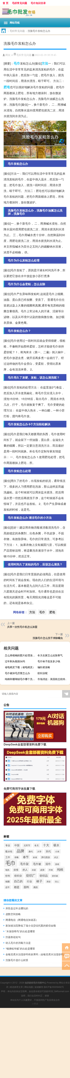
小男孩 (35, 1003)
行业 (29, 881)
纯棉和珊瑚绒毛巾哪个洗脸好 (20, 679)
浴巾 (48, 864)
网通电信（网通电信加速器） (22, 920)
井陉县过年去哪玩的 (17, 908)
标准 (35, 857)
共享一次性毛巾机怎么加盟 (22, 626)
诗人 (57, 881)
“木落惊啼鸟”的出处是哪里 (20, 931)
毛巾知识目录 (38, 3)
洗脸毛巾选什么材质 (17, 960)
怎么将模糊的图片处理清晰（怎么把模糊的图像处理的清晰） (20, 655)
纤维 (51, 869)
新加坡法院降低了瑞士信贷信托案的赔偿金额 (31, 925)
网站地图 (28, 986)
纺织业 (18, 875)
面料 (26, 887)
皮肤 (42, 869)
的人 (25, 869)
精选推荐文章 (16, 986)
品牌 (20, 850)
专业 (7, 845)
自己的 (18, 881)
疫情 (16, 869)
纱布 (7, 875)
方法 (45, 63)
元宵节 (27, 845)
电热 (7, 870)
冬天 (36, 845)
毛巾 (17, 63)
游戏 (57, 864)
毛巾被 (37, 864)
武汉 (56, 857)
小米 (57, 851)
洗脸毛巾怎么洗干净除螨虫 (48, 638)
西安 (49, 881)
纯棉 (60, 869)
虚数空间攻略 (13, 914)
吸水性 (8, 851)
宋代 (48, 851)
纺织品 (44, 875)
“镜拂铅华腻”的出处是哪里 (20, 948)
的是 (34, 869)
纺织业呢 (43, 673)
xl (12, 55)
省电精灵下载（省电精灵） (20, 667)
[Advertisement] (35, 1043)
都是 (16, 887)
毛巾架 (24, 864)
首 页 (5, 3)
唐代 (31, 851)
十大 (46, 845)
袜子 (39, 881)
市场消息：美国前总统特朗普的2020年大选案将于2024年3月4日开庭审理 (53, 679)
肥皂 (7, 87)
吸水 (56, 845)
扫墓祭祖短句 (13, 937)
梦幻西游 (45, 857)
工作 (7, 857)
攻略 (16, 857)
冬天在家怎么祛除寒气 (50, 655)
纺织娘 (55, 875)
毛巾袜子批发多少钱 (49, 661)
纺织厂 (30, 875)
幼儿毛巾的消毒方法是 (18, 943)
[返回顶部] (66, 965)
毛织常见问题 (19, 3)
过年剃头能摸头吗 (15, 661)
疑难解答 (39, 986)
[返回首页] (66, 947)
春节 (26, 857)
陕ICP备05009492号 (54, 986)
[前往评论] (66, 956)
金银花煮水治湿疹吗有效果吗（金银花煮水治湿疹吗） (36, 954)
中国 (16, 845)
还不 (7, 887)
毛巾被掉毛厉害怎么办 (17, 673)
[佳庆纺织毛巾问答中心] (35, 12)
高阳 (35, 887)
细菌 (7, 881)
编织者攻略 (44, 667)
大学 (39, 851)
